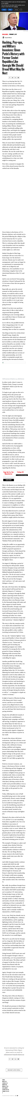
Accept (4, 9)
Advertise (4, 1084)
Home (3, 1079)
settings (16, 6)
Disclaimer (5, 1088)
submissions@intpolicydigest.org (14, 1054)
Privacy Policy (5, 1091)
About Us (4, 1081)
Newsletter (5, 1086)
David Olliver (8, 37)
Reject (10, 9)
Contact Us (5, 1083)
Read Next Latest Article (14, 1070)
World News (5, 34)
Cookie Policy (5, 1089)
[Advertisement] (14, 185)
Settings (16, 9)
